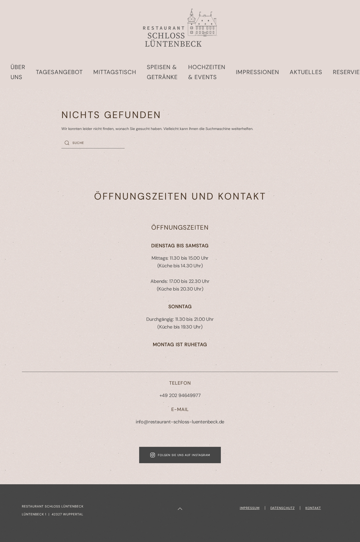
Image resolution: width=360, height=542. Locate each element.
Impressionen (257, 72)
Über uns (18, 72)
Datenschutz (282, 508)
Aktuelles (306, 72)
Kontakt (313, 508)
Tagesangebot (59, 72)
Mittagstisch (114, 72)
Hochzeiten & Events (206, 72)
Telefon (180, 383)
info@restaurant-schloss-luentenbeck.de (180, 422)
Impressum (250, 508)
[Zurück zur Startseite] (180, 28)
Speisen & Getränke (162, 72)
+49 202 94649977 (180, 395)
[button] (180, 508)
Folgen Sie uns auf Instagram (184, 455)
